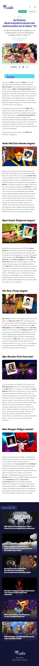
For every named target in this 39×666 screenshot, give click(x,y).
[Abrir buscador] (30, 7)
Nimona (16, 477)
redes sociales (22, 343)
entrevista (28, 391)
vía (31, 211)
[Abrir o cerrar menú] (35, 7)
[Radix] (8, 7)
